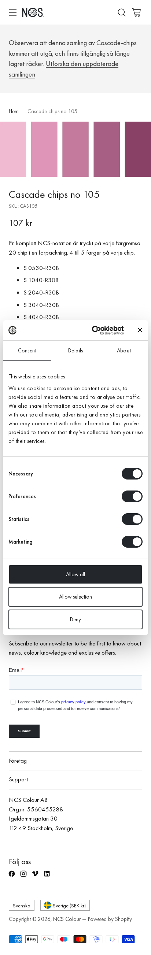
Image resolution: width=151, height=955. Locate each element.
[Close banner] (140, 330)
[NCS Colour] (33, 12)
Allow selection (75, 596)
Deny (75, 619)
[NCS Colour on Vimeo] (36, 877)
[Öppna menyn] (12, 12)
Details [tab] (75, 350)
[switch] (132, 496)
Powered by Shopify (110, 919)
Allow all (75, 574)
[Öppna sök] (121, 12)
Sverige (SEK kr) (69, 905)
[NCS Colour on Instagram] (24, 877)
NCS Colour (67, 919)
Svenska (21, 905)
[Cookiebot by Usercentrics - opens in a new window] (93, 330)
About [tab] (124, 350)
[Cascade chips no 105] (75, 149)
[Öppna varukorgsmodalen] (136, 12)
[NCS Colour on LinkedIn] (47, 877)
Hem (14, 111)
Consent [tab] (27, 350)
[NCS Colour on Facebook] (12, 877)
